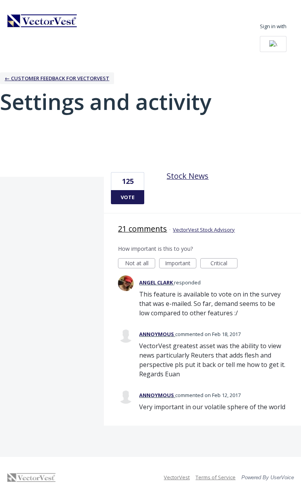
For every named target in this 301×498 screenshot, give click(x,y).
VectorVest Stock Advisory (204, 229)
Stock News (188, 176)
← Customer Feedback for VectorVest (57, 78)
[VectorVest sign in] (273, 44)
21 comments (142, 228)
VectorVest (177, 477)
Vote (127, 197)
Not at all (140, 263)
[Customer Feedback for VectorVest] (42, 20)
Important (180, 263)
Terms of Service (216, 477)
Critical (224, 263)
